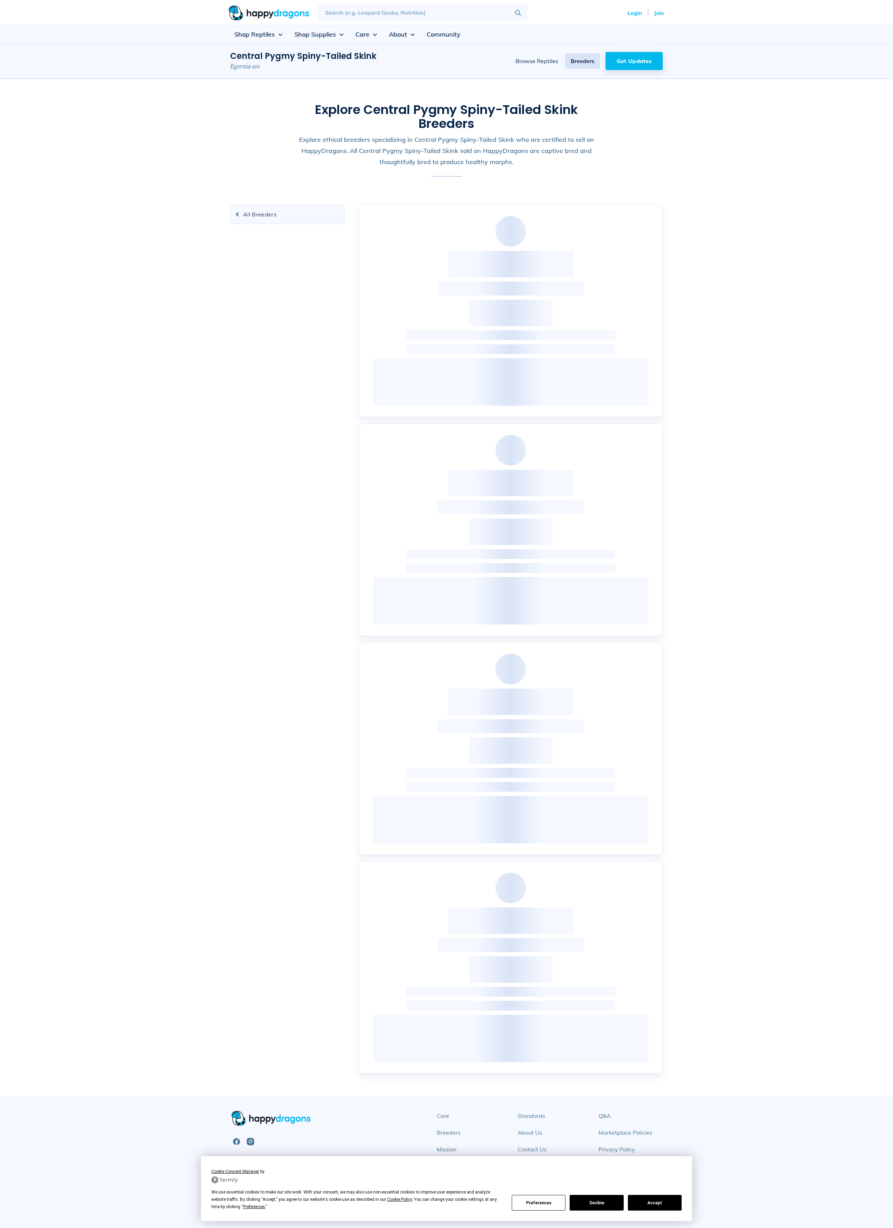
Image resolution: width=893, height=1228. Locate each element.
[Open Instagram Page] (250, 1141)
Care (443, 1115)
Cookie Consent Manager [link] (235, 1171)
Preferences (538, 1202)
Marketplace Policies (625, 1132)
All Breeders (260, 214)
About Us (530, 1132)
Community (443, 34)
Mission (446, 1149)
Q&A (605, 1115)
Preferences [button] (254, 1206)
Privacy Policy (617, 1149)
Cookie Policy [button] (399, 1199)
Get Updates (634, 60)
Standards (531, 1115)
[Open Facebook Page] (236, 1141)
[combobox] (423, 12)
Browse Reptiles (537, 60)
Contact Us (532, 1149)
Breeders (582, 60)
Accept (654, 1202)
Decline (597, 1202)
